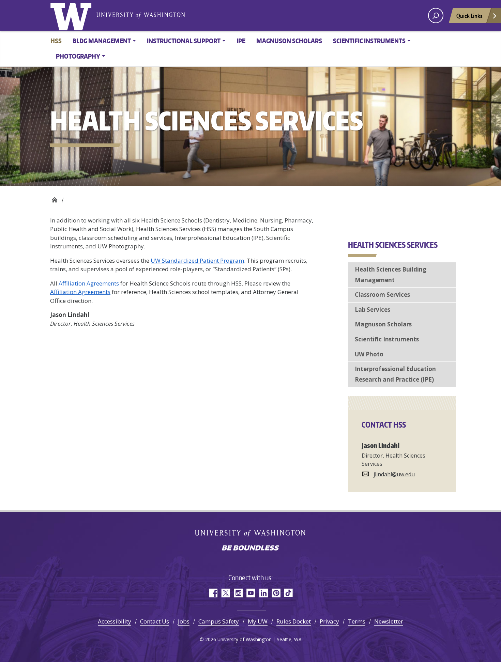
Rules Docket (293, 621)
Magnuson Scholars (289, 40)
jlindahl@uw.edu (394, 474)
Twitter (225, 593)
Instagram (238, 593)
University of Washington (72, 15)
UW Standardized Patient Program (197, 260)
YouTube (250, 593)
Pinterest (275, 593)
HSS (56, 40)
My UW (258, 621)
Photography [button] (78, 56)
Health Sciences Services (54, 198)
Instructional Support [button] (184, 40)
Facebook (212, 593)
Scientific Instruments (387, 339)
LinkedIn (263, 593)
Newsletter (388, 621)
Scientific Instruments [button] (369, 40)
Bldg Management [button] (102, 40)
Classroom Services (382, 294)
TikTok (288, 593)
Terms (356, 621)
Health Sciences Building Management (390, 274)
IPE (241, 40)
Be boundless (250, 548)
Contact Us (154, 621)
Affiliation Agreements (89, 283)
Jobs (183, 621)
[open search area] (435, 15)
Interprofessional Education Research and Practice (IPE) (395, 374)
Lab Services (372, 309)
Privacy (329, 621)
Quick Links (469, 15)
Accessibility (114, 621)
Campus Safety (218, 621)
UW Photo (369, 354)
